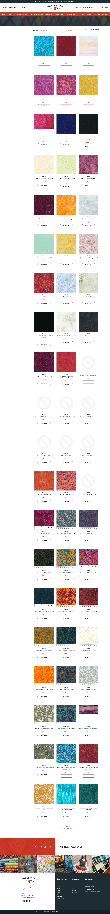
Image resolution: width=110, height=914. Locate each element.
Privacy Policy (60, 898)
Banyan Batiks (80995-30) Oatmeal (88, 650)
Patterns (74, 887)
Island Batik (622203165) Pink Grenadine (66, 99)
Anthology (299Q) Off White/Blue (88, 296)
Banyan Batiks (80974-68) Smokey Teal (44, 611)
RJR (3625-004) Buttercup (66, 258)
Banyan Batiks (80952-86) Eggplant (88, 533)
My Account (86, 7)
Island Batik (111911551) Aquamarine (44, 416)
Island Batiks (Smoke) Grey (88, 335)
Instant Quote (78, 7)
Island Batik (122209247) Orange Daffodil (88, 99)
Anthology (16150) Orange (88, 455)
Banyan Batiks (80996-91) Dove (88, 689)
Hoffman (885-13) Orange (66, 219)
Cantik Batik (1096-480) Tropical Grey (88, 494)
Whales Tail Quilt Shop (53, 912)
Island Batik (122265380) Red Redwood (66, 60)
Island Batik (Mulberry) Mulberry (88, 178)
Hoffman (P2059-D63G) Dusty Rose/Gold (88, 258)
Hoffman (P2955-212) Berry (44, 219)
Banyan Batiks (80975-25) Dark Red (88, 572)
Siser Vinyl (74, 892)
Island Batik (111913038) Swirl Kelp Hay (66, 416)
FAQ (58, 894)
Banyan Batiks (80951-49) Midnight (66, 728)
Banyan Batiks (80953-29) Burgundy (88, 611)
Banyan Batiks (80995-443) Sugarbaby (66, 533)
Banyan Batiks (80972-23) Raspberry (44, 533)
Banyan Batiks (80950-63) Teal (66, 572)
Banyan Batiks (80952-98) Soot (44, 572)
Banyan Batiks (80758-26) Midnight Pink (88, 728)
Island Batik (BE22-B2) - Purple (44, 376)
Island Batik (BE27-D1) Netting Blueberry (66, 138)
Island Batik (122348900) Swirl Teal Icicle (44, 60)
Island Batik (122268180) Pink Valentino (44, 99)
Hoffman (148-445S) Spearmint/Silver (44, 258)
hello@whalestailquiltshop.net (9, 7)
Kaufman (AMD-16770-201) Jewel (88, 219)
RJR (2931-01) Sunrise (88, 60)
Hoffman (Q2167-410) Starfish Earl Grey (44, 767)
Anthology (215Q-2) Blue (66, 296)
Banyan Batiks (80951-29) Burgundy (66, 611)
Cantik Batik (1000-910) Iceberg (66, 455)
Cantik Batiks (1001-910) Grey (44, 455)
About (58, 885)
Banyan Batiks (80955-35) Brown (44, 650)
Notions (74, 888)
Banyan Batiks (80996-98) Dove (66, 689)
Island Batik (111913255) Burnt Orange (44, 494)
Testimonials (60, 888)
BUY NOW (44, 66)
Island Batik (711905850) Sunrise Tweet (66, 494)
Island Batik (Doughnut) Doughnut (44, 178)
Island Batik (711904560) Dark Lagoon (88, 375)
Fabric (73, 885)
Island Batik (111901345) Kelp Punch (44, 138)
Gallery (59, 890)
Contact (59, 892)
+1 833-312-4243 (89, 889)
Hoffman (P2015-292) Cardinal (44, 296)
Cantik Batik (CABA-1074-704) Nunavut (66, 335)
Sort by (35, 30)
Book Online (60, 887)
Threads (74, 890)
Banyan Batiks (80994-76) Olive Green (44, 728)
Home (52, 21)
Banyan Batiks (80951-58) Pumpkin (44, 689)
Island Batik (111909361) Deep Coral (88, 416)
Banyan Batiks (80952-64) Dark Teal (66, 650)
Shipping (59, 896)
